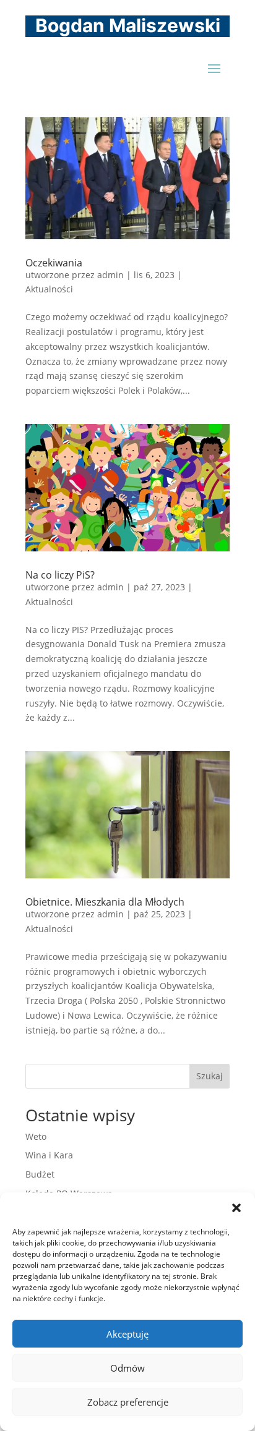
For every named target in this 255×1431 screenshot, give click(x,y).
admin (110, 275)
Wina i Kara (49, 1155)
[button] (236, 1208)
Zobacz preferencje (127, 1402)
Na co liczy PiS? (60, 575)
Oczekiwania (53, 263)
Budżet (39, 1174)
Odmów (127, 1368)
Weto (35, 1136)
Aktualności (49, 289)
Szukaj (209, 1076)
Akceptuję (127, 1334)
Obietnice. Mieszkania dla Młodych (104, 902)
